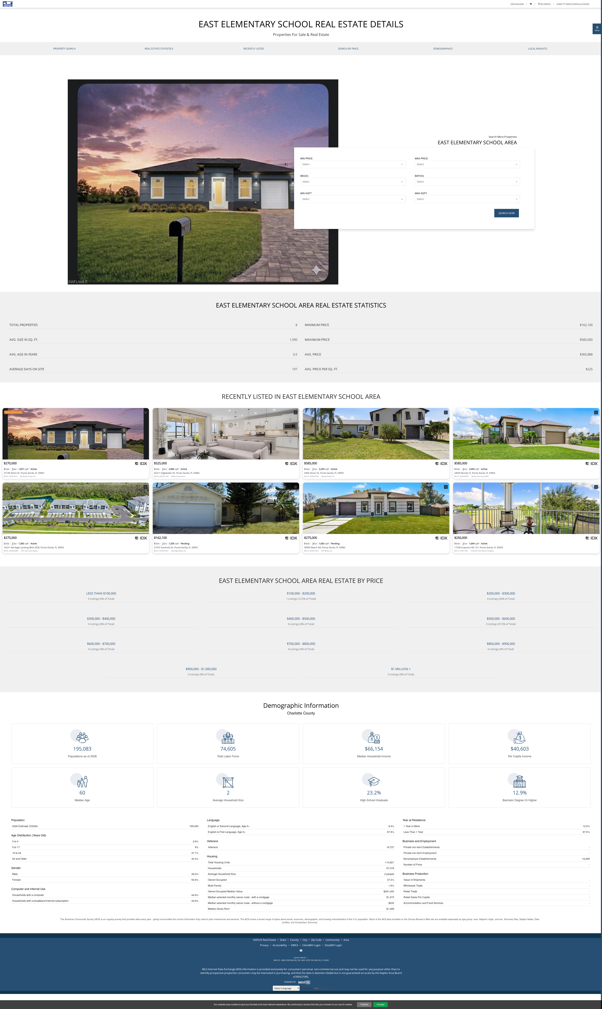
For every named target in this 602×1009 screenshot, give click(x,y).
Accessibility (280, 945)
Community (332, 940)
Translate (324, 988)
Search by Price (348, 48)
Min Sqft (306, 193)
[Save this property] (145, 412)
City (305, 940)
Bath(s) (419, 175)
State (283, 940)
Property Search (64, 48)
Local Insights (537, 48)
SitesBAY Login (333, 945)
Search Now (507, 213)
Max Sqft (421, 193)
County (294, 940)
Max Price (421, 158)
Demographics (443, 48)
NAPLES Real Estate (264, 940)
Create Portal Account (577, 4)
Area (346, 940)
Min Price (306, 158)
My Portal (545, 4)
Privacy (264, 945)
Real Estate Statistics (159, 48)
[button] (597, 29)
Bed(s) (304, 175)
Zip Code (316, 940)
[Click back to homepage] (6, 3)
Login (559, 4)
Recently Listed (253, 48)
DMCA (294, 945)
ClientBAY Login (311, 945)
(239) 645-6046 (517, 4)
